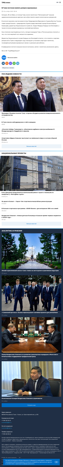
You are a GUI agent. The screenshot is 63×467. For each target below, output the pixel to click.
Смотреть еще (31, 405)
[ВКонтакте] (3, 63)
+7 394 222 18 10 (6, 420)
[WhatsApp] (14, 63)
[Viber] (10, 63)
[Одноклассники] (7, 63)
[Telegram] (17, 63)
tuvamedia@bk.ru (6, 422)
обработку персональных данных (42, 462)
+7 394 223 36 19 (6, 434)
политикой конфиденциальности (25, 463)
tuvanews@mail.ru (7, 428)
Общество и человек (8, 67)
